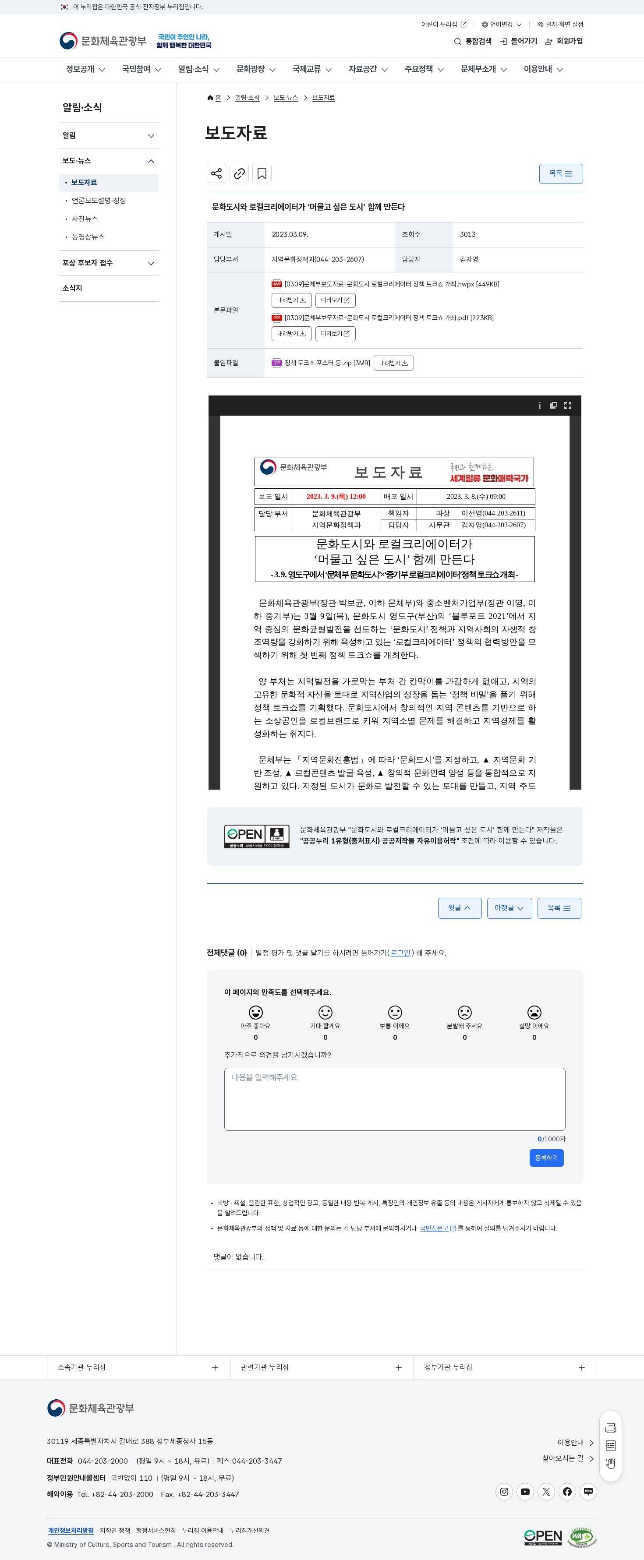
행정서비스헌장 (156, 1531)
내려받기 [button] (287, 300)
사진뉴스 (85, 219)
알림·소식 (193, 69)
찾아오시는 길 (564, 1458)
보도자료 (84, 182)
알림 (69, 135)
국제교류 (307, 69)
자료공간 (363, 69)
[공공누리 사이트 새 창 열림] (543, 1537)
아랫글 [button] (504, 908)
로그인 (400, 953)
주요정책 (419, 69)
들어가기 (524, 41)
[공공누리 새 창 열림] (257, 836)
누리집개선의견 (250, 1531)
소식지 (72, 288)
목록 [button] (554, 908)
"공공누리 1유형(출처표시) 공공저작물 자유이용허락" (379, 840)
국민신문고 (434, 1228)
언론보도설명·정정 (99, 200)
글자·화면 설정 (564, 24)
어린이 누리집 (440, 24)
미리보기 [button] (331, 300)
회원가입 (570, 41)
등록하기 (546, 1158)
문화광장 (251, 69)
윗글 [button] (454, 908)
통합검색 (479, 41)
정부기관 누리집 (449, 1367)
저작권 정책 (115, 1531)
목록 (556, 173)
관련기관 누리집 (265, 1367)
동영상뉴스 (88, 237)
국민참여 (136, 69)
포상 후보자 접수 (88, 262)
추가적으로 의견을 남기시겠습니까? (277, 1055)
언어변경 (501, 24)
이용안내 (538, 69)
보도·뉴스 (77, 160)
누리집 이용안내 (203, 1531)
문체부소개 (478, 69)
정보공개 (80, 69)
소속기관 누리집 (82, 1367)
